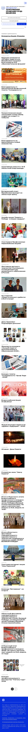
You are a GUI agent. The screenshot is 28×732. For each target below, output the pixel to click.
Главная (4, 33)
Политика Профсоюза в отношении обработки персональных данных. (14, 718)
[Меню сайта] (25, 3)
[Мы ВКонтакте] (3, 700)
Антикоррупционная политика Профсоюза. (13, 722)
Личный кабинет (13, 20)
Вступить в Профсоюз (14, 17)
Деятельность (12, 33)
